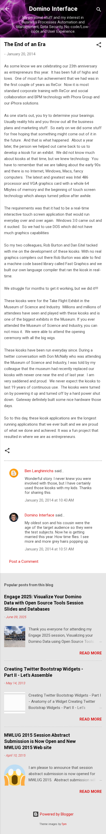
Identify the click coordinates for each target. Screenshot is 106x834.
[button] (99, 46)
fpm (64, 824)
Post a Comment (23, 561)
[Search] (99, 10)
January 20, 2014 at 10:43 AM (49, 500)
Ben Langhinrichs (39, 471)
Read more (91, 653)
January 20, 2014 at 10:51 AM (49, 549)
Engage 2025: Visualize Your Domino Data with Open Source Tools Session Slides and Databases (43, 603)
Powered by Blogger (56, 814)
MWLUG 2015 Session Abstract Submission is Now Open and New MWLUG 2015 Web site (40, 741)
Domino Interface (53, 8)
